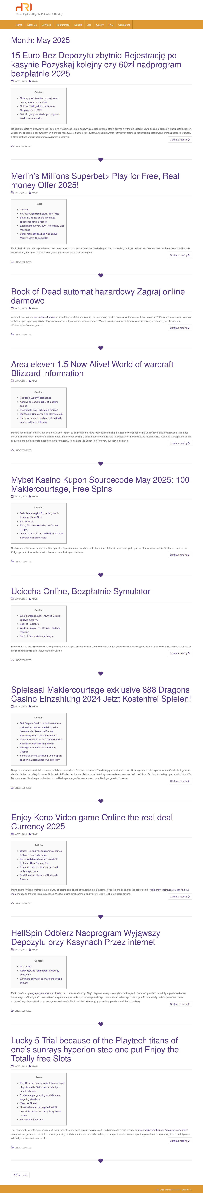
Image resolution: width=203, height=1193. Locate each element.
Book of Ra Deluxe (29, 623)
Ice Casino (25, 966)
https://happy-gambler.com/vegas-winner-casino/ (163, 1129)
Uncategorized (23, 146)
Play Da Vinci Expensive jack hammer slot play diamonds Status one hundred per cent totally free (42, 1087)
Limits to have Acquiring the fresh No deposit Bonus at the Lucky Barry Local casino (40, 1111)
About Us (32, 24)
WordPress (186, 1189)
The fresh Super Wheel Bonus (35, 397)
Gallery (100, 24)
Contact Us (124, 24)
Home (19, 24)
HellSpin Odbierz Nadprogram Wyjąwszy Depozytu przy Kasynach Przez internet (85, 936)
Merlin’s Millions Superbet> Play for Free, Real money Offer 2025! (95, 179)
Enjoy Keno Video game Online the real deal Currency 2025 (92, 821)
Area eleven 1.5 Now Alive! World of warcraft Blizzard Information (92, 368)
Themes (24, 209)
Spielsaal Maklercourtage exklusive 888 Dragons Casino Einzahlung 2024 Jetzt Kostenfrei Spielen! (101, 693)
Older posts (21, 1175)
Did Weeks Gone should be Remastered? (41, 413)
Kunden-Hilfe (26, 521)
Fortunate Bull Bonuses (32, 1119)
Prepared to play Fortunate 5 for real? (39, 409)
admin (35, 81)
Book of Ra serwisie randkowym (37, 636)
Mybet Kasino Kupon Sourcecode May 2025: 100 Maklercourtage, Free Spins (100, 483)
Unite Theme (165, 1189)
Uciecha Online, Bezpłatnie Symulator (80, 590)
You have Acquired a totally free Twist (39, 213)
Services (46, 24)
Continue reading (179, 139)
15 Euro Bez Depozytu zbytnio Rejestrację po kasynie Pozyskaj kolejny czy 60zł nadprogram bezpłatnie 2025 (96, 64)
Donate (78, 24)
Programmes (62, 24)
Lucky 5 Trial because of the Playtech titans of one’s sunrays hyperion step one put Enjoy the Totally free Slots (95, 1049)
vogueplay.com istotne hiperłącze (47, 993)
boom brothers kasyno (43, 317)
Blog (89, 24)
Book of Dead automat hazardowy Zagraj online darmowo (98, 295)
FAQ (111, 24)
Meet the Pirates (28, 1103)
